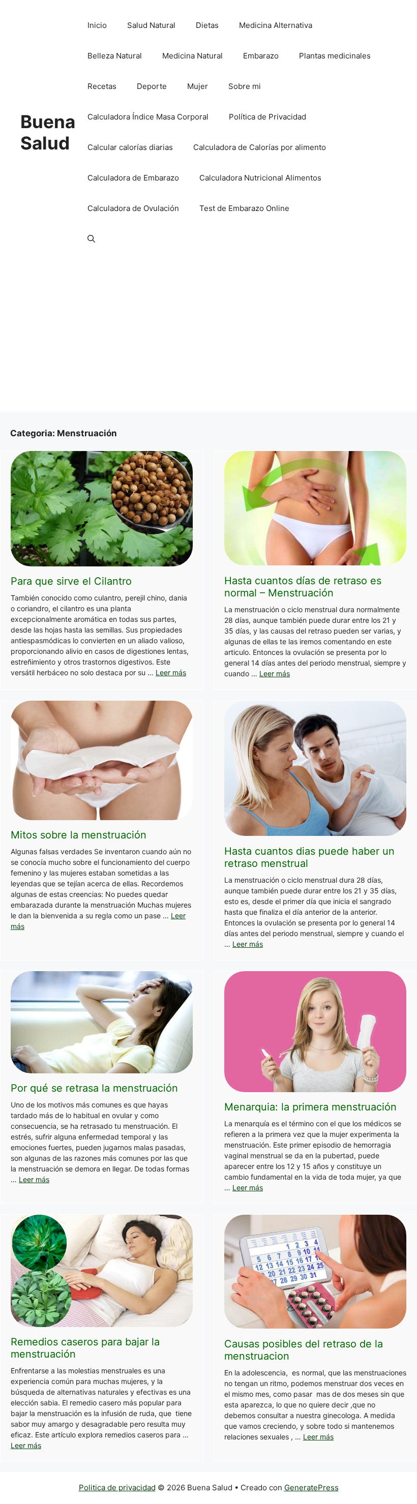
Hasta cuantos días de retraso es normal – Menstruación (302, 587)
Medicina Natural (192, 56)
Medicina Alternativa (275, 25)
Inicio (97, 25)
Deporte (152, 86)
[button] (91, 239)
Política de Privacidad (267, 117)
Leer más (171, 672)
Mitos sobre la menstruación (78, 835)
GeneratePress (311, 1487)
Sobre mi (244, 86)
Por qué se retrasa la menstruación (94, 1088)
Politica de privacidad (117, 1487)
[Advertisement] (208, 340)
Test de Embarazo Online (244, 208)
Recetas (101, 86)
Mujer (197, 86)
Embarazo (261, 56)
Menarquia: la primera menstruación (310, 1107)
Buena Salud (47, 132)
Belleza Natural (114, 56)
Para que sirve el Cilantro (71, 581)
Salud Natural (151, 25)
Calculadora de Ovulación (133, 208)
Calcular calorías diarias (130, 147)
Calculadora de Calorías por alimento (259, 147)
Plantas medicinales (335, 56)
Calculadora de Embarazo (133, 178)
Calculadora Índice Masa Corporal (147, 117)
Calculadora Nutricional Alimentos (260, 178)
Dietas (207, 25)
